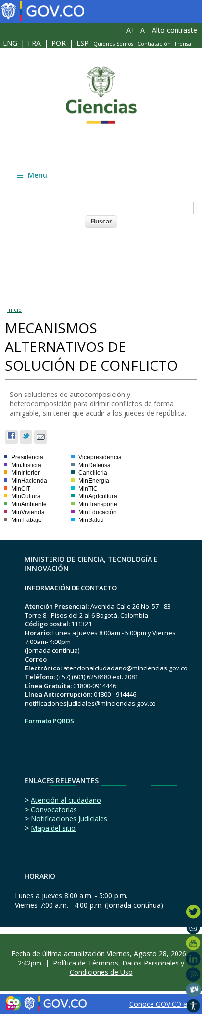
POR (58, 43)
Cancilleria (92, 473)
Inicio (14, 309)
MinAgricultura (97, 496)
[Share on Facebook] (11, 437)
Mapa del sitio (53, 828)
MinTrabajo (26, 520)
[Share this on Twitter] (26, 437)
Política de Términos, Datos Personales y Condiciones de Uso (118, 967)
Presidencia (27, 457)
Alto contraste (174, 30)
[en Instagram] (193, 927)
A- (143, 30)
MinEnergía (93, 480)
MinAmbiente (29, 504)
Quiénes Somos (113, 43)
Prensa (183, 43)
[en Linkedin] (193, 958)
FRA (34, 43)
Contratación (154, 43)
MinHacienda (29, 480)
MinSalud (91, 520)
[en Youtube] (193, 943)
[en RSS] (193, 974)
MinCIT (20, 488)
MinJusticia (26, 465)
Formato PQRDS (49, 721)
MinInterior (25, 473)
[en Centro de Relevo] (193, 990)
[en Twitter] (193, 911)
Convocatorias (54, 809)
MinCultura (26, 496)
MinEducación (97, 512)
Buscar (101, 221)
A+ (130, 30)
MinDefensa (94, 465)
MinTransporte (97, 504)
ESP (82, 43)
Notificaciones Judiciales (69, 818)
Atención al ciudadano (66, 800)
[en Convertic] (193, 1005)
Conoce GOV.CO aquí (163, 1004)
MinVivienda (28, 512)
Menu (37, 175)
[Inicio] (101, 95)
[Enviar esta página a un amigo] (40, 437)
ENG (10, 43)
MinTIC (88, 488)
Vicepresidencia (100, 457)
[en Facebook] (193, 896)
